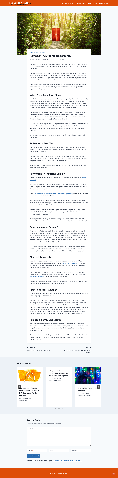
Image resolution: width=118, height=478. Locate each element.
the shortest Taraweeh (69, 263)
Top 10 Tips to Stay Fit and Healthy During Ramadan (77, 350)
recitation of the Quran (37, 276)
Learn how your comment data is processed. (67, 460)
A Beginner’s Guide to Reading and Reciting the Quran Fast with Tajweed (58, 373)
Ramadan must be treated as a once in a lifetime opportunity (53, 193)
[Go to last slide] (19, 387)
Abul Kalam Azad (35, 59)
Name (30, 450)
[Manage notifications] (113, 474)
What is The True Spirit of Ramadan (38, 349)
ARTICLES (78, 3)
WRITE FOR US (103, 3)
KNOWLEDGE (86, 3)
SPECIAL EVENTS (67, 3)
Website (74, 450)
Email (52, 450)
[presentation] (30, 375)
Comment (31, 429)
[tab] (55, 408)
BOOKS (94, 3)
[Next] (98, 387)
